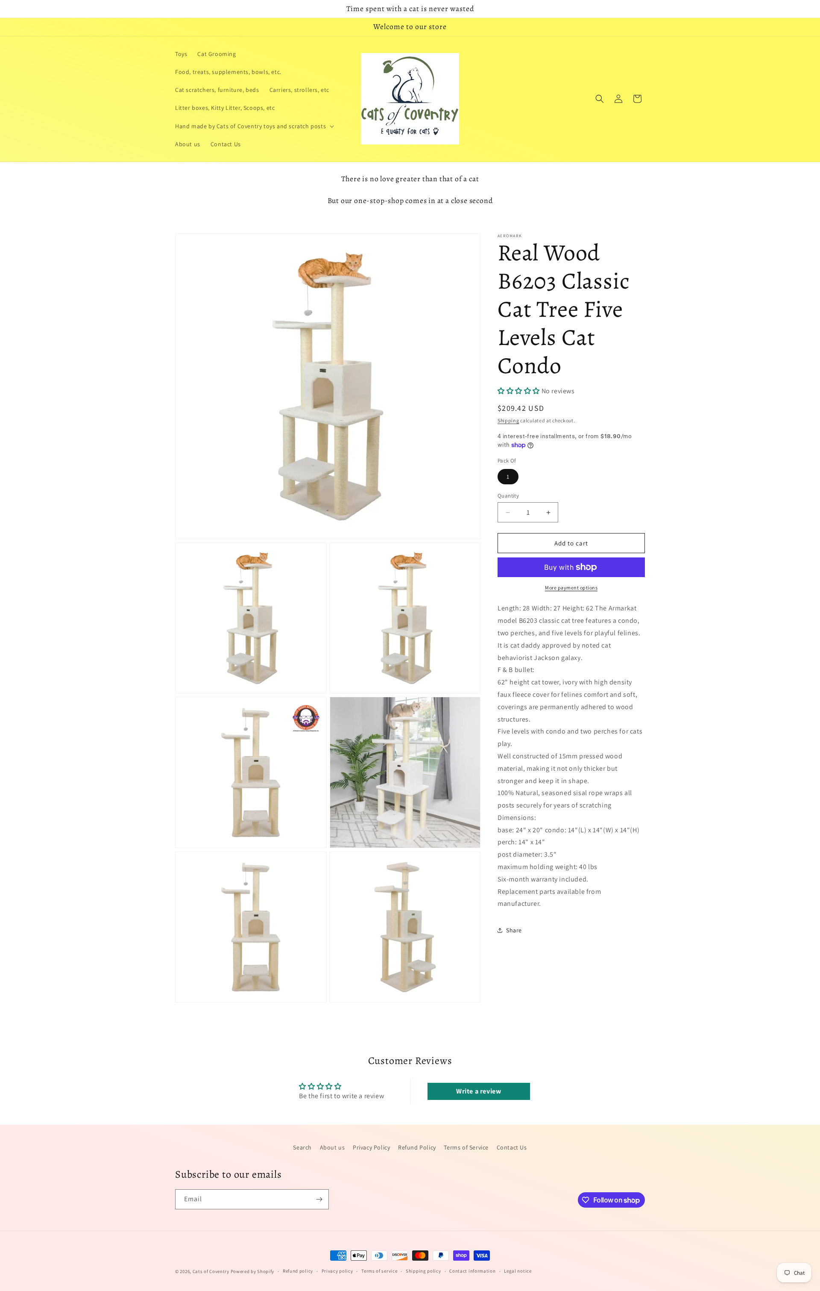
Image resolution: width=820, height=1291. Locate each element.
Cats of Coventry (211, 1271)
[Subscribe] (319, 1199)
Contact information (472, 1271)
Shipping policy (423, 1271)
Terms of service (379, 1271)
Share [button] (514, 930)
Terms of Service (466, 1147)
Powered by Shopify (253, 1271)
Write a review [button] (478, 1091)
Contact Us (512, 1147)
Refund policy (298, 1271)
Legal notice (517, 1271)
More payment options (571, 587)
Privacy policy (337, 1271)
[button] (253, 126)
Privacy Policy (371, 1147)
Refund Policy (417, 1147)
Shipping (508, 420)
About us (332, 1147)
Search (302, 1147)
